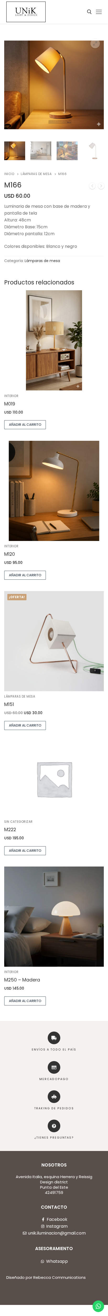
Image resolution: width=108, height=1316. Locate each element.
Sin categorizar (18, 822)
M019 (9, 404)
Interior (11, 396)
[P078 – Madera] (92, 187)
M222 (10, 829)
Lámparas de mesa (36, 174)
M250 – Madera (22, 980)
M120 (9, 554)
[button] (95, 43)
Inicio (9, 174)
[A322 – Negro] (101, 187)
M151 (9, 704)
